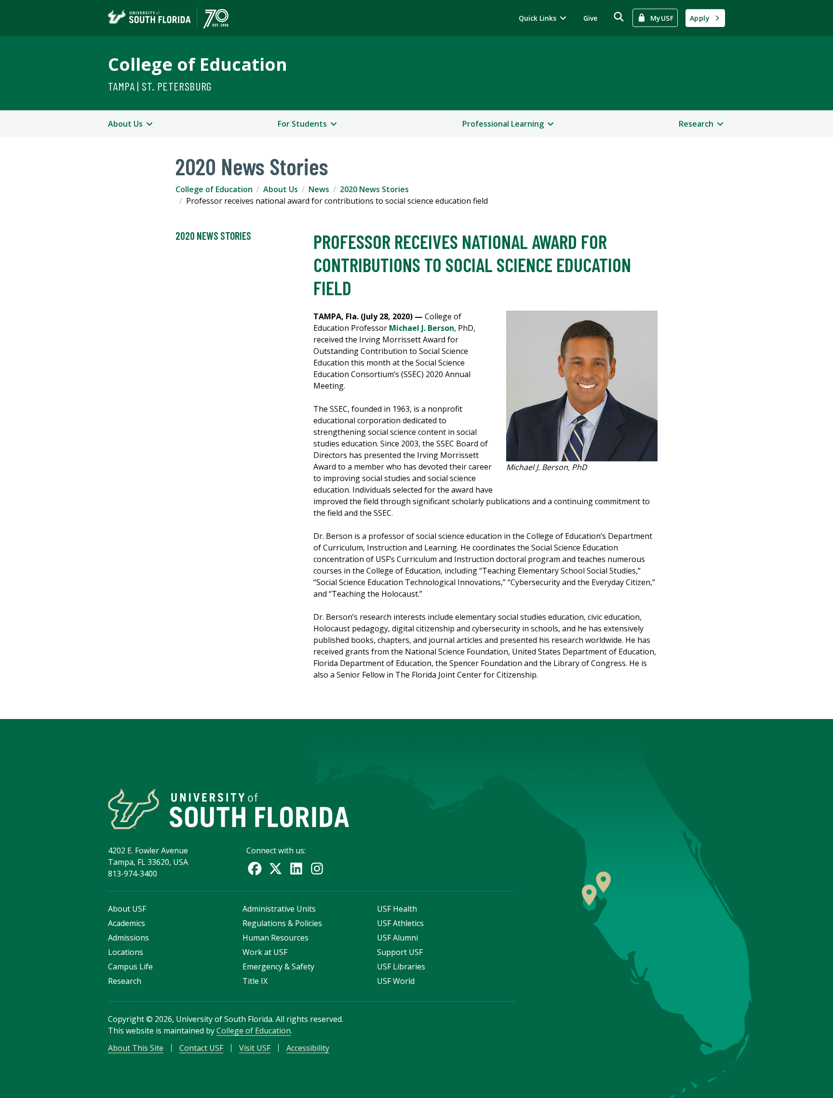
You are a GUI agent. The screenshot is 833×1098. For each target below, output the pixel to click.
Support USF (400, 952)
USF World (396, 981)
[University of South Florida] (228, 808)
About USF (127, 908)
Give (590, 18)
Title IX (255, 981)
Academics (126, 923)
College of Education (197, 64)
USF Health (397, 908)
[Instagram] (317, 868)
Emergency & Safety (278, 966)
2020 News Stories (374, 189)
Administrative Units (279, 908)
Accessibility (307, 1048)
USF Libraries (401, 966)
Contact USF (201, 1048)
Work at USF (264, 952)
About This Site (135, 1048)
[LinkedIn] (296, 868)
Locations (125, 952)
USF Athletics (400, 923)
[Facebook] (254, 868)
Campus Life (130, 966)
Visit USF (254, 1048)
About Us (280, 189)
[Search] (619, 17)
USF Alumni (397, 937)
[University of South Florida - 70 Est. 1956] (168, 18)
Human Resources (275, 937)
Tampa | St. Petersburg (160, 86)
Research (124, 981)
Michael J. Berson (421, 328)
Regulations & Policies (282, 923)
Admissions (128, 937)
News (319, 189)
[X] (275, 868)
